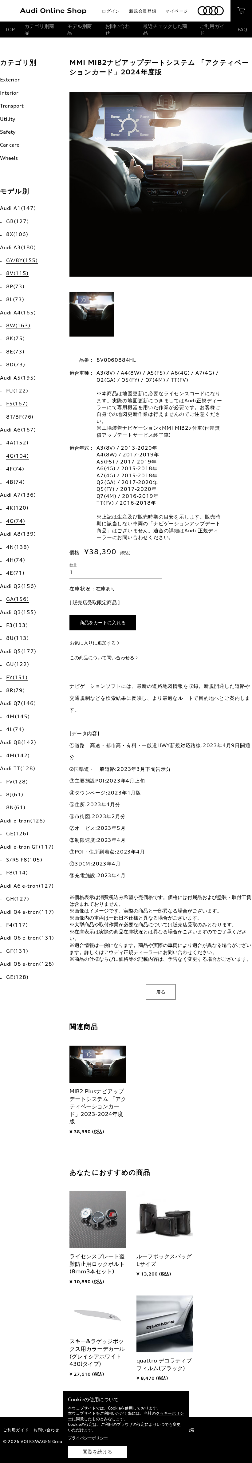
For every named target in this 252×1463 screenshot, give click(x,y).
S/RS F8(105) (24, 860)
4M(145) (18, 716)
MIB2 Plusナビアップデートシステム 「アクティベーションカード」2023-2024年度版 (97, 1106)
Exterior (10, 80)
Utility (7, 119)
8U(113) (17, 638)
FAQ (242, 29)
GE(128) (17, 977)
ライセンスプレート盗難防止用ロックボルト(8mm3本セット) (97, 1264)
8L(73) (15, 299)
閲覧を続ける (97, 1451)
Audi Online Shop (53, 10)
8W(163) (18, 325)
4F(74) (15, 469)
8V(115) (17, 273)
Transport (12, 106)
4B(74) (15, 482)
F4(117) (17, 925)
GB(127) (17, 221)
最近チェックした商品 (165, 29)
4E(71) (15, 573)
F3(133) (17, 625)
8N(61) (16, 807)
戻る (160, 992)
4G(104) (17, 456)
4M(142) (18, 755)
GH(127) (17, 899)
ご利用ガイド (212, 29)
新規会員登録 (142, 11)
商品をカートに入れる (103, 622)
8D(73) (15, 364)
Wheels (9, 158)
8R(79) (15, 690)
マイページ (176, 11)
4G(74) (15, 521)
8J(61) (14, 794)
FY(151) (17, 677)
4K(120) (17, 508)
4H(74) (15, 560)
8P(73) (15, 286)
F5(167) (17, 403)
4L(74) (15, 729)
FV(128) (17, 782)
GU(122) (17, 664)
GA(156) (17, 599)
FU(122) (17, 391)
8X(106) (17, 234)
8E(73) (15, 352)
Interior (9, 93)
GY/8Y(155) (22, 260)
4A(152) (17, 443)
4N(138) (17, 547)
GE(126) (17, 833)
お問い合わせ (117, 29)
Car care (9, 145)
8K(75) (15, 338)
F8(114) (17, 873)
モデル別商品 (79, 29)
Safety (7, 132)
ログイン (111, 11)
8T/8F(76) (19, 417)
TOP (10, 29)
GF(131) (17, 951)
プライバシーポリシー (88, 1437)
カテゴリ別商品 (39, 29)
